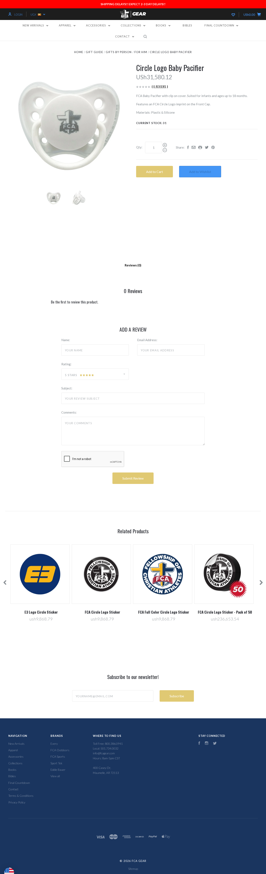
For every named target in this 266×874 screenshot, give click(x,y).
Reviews (131, 265)
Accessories (96, 25)
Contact (123, 36)
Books (161, 25)
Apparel (65, 25)
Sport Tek (56, 763)
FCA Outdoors (59, 750)
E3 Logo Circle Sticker (41, 612)
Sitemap (133, 868)
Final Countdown (219, 25)
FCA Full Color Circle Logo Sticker (163, 612)
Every (54, 743)
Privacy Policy (16, 802)
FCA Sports (57, 756)
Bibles (187, 25)
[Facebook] (199, 743)
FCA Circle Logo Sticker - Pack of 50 (225, 612)
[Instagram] (206, 743)
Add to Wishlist (200, 172)
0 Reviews (159, 86)
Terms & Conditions (20, 795)
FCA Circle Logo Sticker (102, 612)
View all (55, 776)
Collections (131, 25)
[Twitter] (215, 743)
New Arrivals (34, 25)
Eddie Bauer (57, 769)
